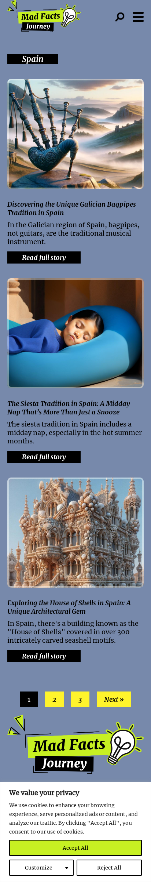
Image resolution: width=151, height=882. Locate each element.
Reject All (109, 867)
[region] (75, 832)
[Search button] (123, 16)
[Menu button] (138, 16)
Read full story (44, 257)
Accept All (75, 848)
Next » (114, 699)
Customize (38, 867)
